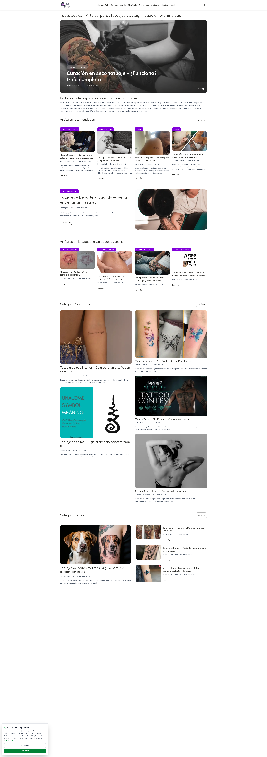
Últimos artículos (103, 5)
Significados (132, 5)
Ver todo (201, 120)
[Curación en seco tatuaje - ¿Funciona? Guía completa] (133, 56)
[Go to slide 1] (199, 89)
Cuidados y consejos (119, 5)
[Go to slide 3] (203, 89)
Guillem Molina (139, 164)
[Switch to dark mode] (205, 5)
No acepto (25, 745)
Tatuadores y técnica (168, 5)
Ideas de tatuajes (152, 5)
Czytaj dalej (66, 222)
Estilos (141, 5)
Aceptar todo (25, 751)
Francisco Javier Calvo (74, 85)
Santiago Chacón (178, 160)
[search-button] (199, 5)
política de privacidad (11, 740)
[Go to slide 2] (201, 89)
